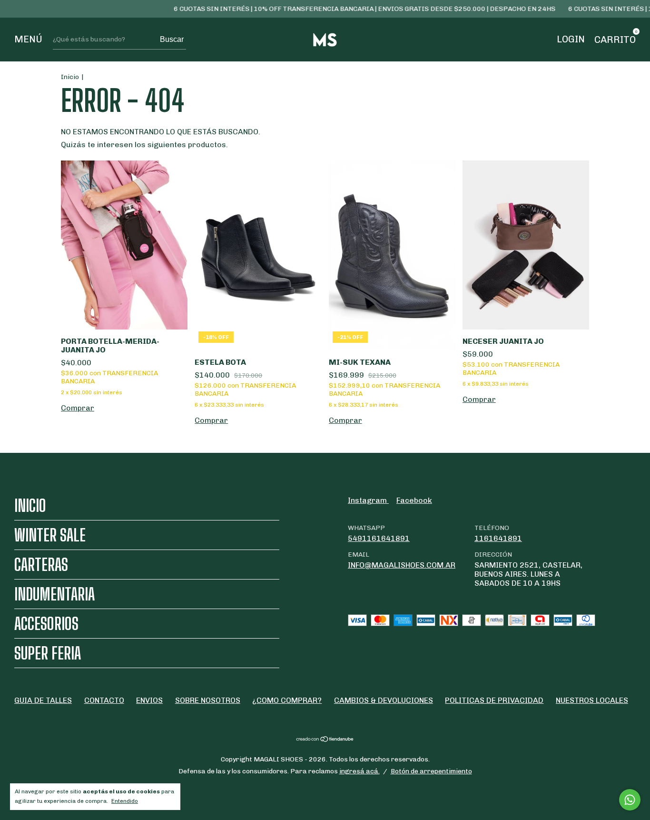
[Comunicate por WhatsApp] (629, 799)
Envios (149, 700)
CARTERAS (41, 564)
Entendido (124, 801)
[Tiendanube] (325, 739)
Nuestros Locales (592, 700)
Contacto (104, 700)
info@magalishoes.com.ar (401, 565)
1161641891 (498, 538)
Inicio (70, 77)
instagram (368, 500)
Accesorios (46, 623)
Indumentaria (54, 594)
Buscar (172, 39)
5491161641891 (379, 538)
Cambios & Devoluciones (383, 700)
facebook (414, 500)
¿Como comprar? (287, 700)
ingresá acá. (359, 771)
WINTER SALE (50, 535)
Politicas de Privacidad (494, 700)
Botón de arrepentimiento (431, 771)
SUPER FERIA (47, 653)
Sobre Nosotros (207, 700)
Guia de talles (43, 700)
